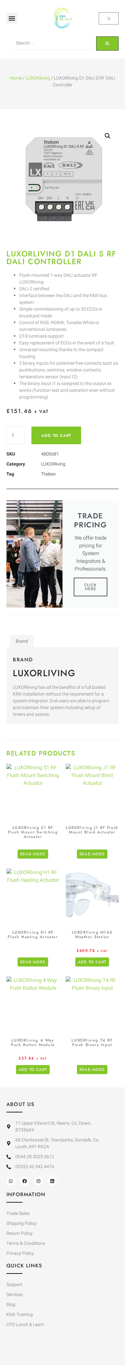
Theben (48, 474)
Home (16, 78)
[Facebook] (24, 1181)
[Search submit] (107, 43)
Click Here (90, 587)
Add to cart (56, 435)
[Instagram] (38, 1181)
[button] (11, 18)
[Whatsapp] (10, 1181)
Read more (33, 854)
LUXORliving (38, 78)
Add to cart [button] (92, 962)
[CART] (109, 18)
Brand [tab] (22, 641)
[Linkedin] (52, 1181)
